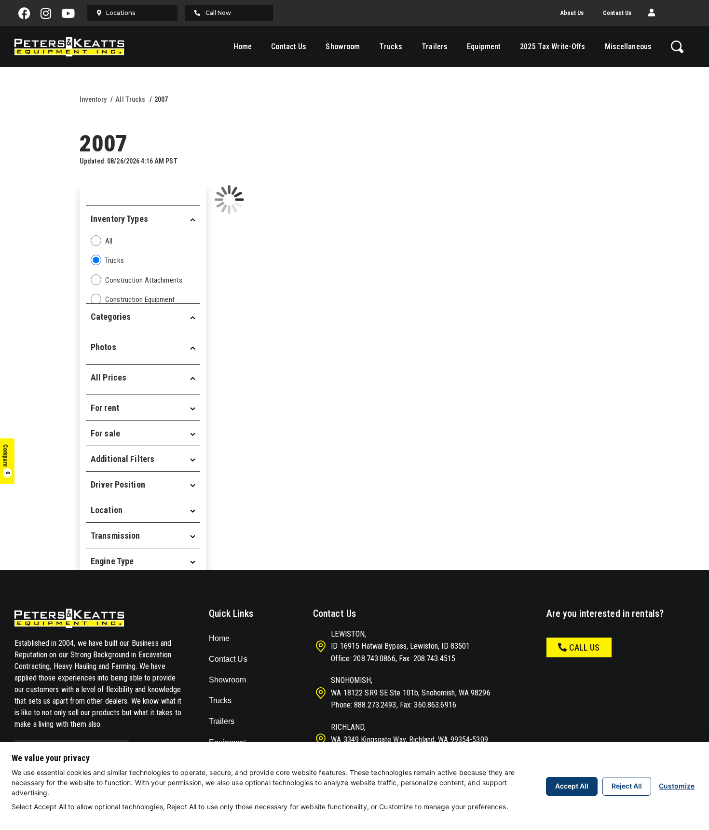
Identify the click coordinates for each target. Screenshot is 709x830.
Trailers (435, 46)
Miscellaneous (628, 46)
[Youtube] (68, 13)
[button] (651, 13)
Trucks (390, 46)
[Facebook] (24, 13)
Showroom (343, 46)
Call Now (218, 12)
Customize (677, 786)
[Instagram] (46, 13)
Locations (120, 12)
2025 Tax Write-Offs (552, 46)
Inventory (93, 99)
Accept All (571, 786)
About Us (572, 13)
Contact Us (617, 13)
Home (242, 46)
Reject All (627, 786)
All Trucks (130, 99)
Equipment (484, 46)
